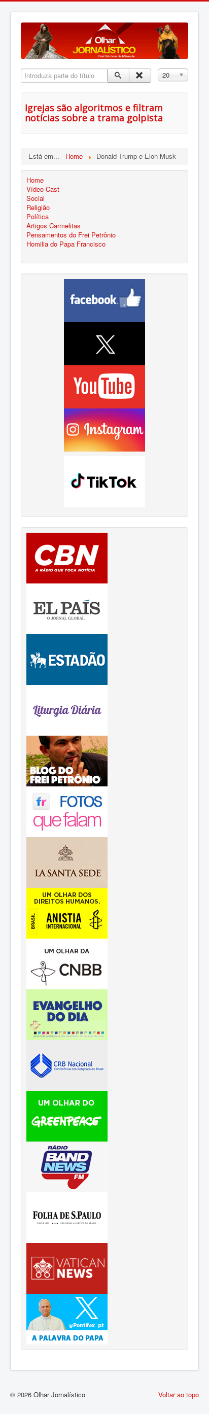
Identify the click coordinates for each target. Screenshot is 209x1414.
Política (37, 216)
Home (35, 180)
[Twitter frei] (67, 1318)
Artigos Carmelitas (53, 225)
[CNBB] (67, 963)
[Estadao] (67, 658)
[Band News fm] (67, 1165)
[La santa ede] (67, 861)
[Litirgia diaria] (67, 709)
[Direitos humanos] (67, 912)
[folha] (67, 1216)
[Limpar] (140, 75)
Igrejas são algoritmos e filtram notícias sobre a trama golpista (94, 112)
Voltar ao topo (178, 1394)
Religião (38, 207)
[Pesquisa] (118, 75)
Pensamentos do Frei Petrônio (71, 234)
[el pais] (67, 607)
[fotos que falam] (67, 810)
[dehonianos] (67, 1013)
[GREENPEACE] (67, 1115)
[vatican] (67, 1267)
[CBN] (67, 557)
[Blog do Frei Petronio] (67, 760)
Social (35, 198)
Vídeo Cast (42, 189)
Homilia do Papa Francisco (66, 244)
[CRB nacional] (67, 1064)
